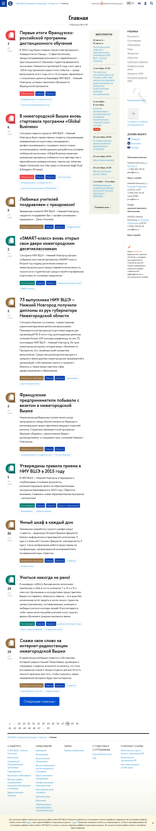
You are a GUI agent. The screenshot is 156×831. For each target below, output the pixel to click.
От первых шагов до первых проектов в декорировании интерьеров (102, 144)
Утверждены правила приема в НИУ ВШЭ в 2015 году (50, 468)
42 (14, 728)
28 (19, 723)
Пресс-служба (134, 177)
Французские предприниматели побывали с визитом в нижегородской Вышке (49, 403)
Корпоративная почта (102, 754)
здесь (29, 822)
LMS (94, 758)
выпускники (72, 378)
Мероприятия (104, 34)
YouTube (135, 147)
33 (43, 723)
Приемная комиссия (136, 157)
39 (72, 723)
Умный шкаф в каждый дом (46, 522)
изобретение (27, 566)
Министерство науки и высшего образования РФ (132, 752)
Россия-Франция (62, 454)
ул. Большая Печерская (137, 185)
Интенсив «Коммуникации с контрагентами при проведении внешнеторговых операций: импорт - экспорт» (102, 116)
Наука (130, 49)
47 (39, 728)
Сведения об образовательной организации (15, 764)
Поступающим (134, 40)
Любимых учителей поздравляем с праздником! (47, 201)
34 (48, 723)
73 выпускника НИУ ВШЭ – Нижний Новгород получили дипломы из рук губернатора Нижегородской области (48, 308)
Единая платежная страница (15, 794)
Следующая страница (39, 701)
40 (77, 723)
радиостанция (52, 691)
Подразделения (14, 771)
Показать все (102, 207)
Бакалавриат (41, 750)
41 (10, 728)
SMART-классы (27, 288)
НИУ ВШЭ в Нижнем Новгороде (21, 737)
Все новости (133, 36)
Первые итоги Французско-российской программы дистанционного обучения (47, 38)
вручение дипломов (30, 383)
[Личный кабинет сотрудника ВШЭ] (145, 3)
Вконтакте (136, 143)
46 (34, 728)
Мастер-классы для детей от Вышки (102, 172)
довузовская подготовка (69, 283)
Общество (132, 57)
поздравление (73, 226)
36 (58, 723)
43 (19, 728)
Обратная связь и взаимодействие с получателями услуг (44, 807)
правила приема (43, 511)
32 (38, 723)
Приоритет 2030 (135, 73)
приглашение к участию (32, 691)
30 (28, 723)
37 (62, 723)
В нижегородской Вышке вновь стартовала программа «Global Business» (50, 121)
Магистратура (42, 754)
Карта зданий (133, 235)
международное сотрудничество (36, 99)
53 (48, 728)
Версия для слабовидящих (19, 775)
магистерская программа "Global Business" (40, 188)
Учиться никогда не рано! (45, 577)
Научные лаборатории (74, 750)
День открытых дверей (103, 160)
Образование (133, 44)
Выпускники (41, 800)
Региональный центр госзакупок (45, 791)
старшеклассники (54, 629)
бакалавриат (27, 511)
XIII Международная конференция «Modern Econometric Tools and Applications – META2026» (103, 191)
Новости (43, 737)
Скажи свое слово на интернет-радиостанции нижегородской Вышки (44, 645)
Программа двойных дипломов (35, 104)
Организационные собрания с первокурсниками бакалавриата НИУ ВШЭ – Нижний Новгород (101, 53)
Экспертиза (132, 53)
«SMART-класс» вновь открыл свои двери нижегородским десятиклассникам (49, 243)
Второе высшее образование (43, 760)
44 (24, 728)
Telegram (135, 139)
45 (29, 728)
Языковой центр (43, 796)
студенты (71, 560)
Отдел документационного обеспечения (137, 207)
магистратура (64, 177)
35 (53, 723)
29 (24, 723)
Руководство (13, 757)
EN (133, 3)
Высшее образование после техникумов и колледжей (45, 768)
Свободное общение (137, 61)
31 (33, 723)
